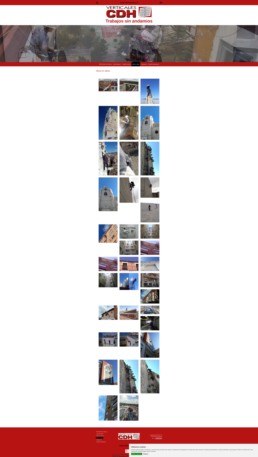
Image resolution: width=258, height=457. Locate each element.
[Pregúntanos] (161, 2)
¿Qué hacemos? (117, 64)
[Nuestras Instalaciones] (97, 2)
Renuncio (139, 454)
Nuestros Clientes (126, 64)
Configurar (145, 454)
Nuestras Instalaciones (153, 64)
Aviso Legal (115, 455)
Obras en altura (135, 64)
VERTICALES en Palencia (105, 64)
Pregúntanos (144, 64)
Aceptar (134, 454)
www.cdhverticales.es (129, 2)
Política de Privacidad (123, 455)
